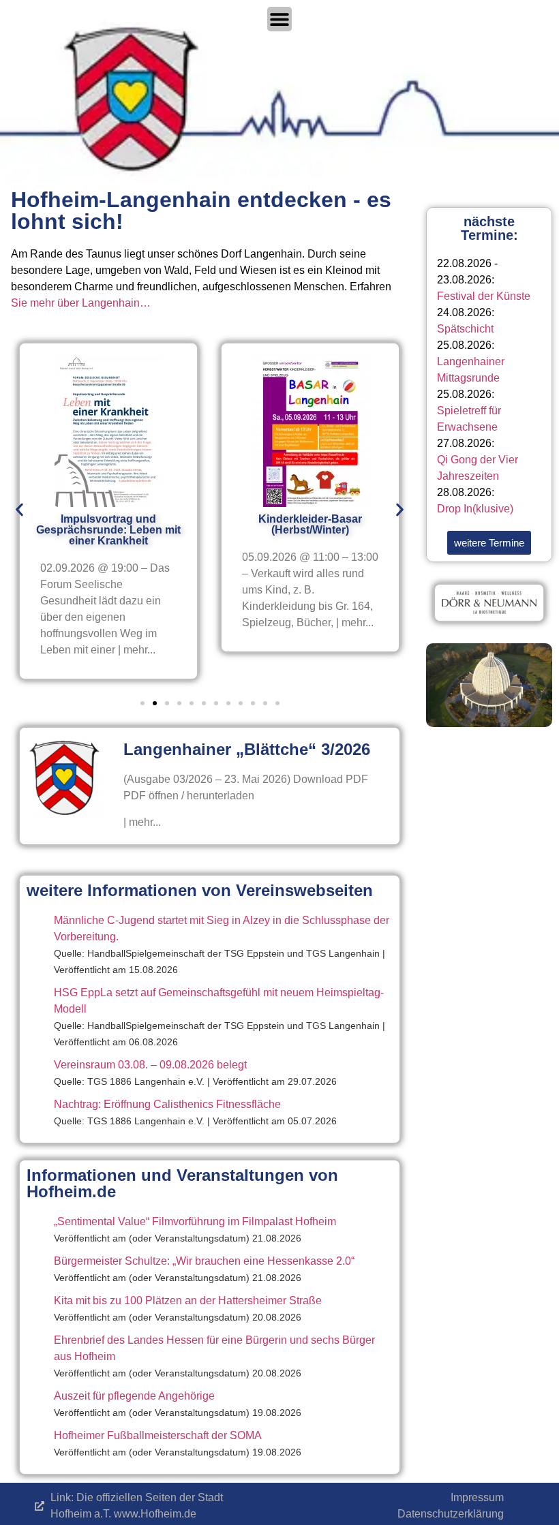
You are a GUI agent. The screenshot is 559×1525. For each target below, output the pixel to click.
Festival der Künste (483, 296)
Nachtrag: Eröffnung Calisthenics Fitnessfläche (167, 1104)
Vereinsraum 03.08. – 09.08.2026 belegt (150, 1064)
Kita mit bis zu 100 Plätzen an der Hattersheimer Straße (188, 1300)
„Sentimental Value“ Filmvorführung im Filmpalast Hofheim (195, 1221)
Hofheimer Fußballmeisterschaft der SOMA (158, 1435)
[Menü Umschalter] (279, 19)
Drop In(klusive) (475, 508)
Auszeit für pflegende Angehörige (134, 1396)
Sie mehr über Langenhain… (81, 303)
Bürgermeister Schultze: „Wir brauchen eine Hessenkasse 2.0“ (204, 1261)
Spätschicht (465, 329)
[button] (19, 510)
